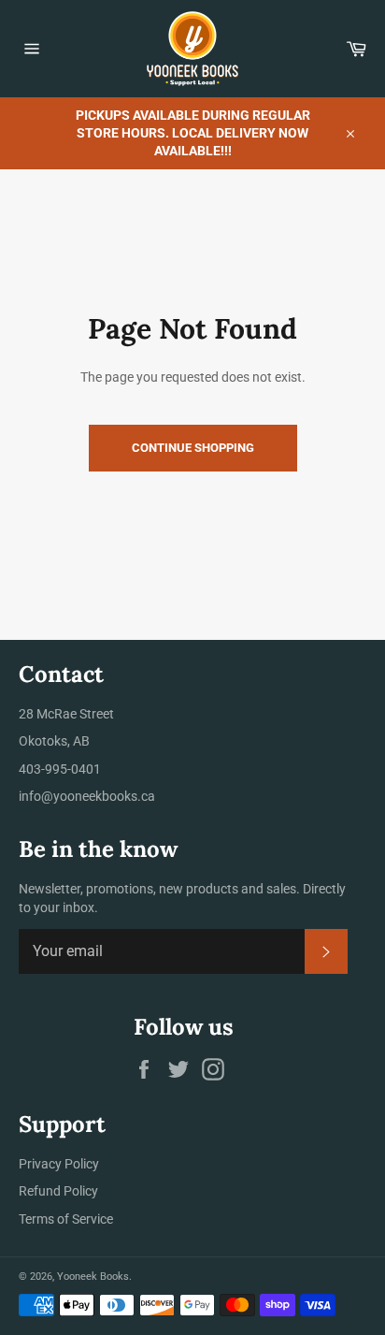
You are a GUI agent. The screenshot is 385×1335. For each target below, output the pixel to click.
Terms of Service (66, 1219)
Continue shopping (193, 448)
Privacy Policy (59, 1163)
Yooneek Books (93, 1276)
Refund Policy (58, 1190)
